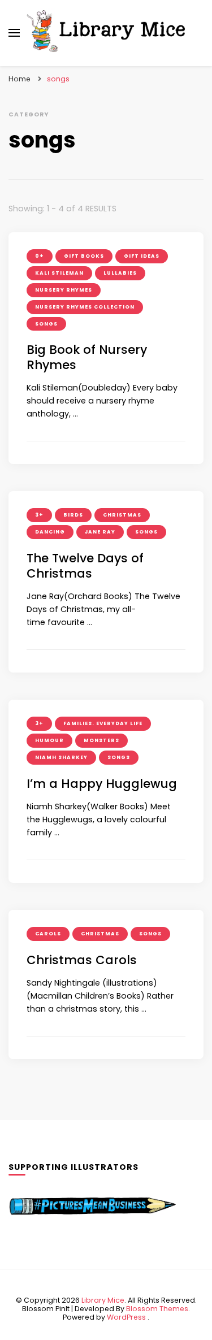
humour (49, 740)
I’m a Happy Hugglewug (102, 783)
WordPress (126, 1317)
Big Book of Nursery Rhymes (87, 357)
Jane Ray (100, 531)
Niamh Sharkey (61, 757)
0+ (39, 256)
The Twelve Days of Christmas (85, 566)
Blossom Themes (157, 1308)
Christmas (122, 514)
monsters (101, 740)
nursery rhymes (63, 290)
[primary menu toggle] (14, 33)
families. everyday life (102, 723)
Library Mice (102, 1300)
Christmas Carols (82, 960)
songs (46, 323)
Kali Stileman (59, 273)
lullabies (120, 273)
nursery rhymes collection (85, 306)
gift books (84, 256)
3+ (39, 514)
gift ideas (141, 256)
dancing (50, 531)
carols (48, 933)
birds (73, 514)
